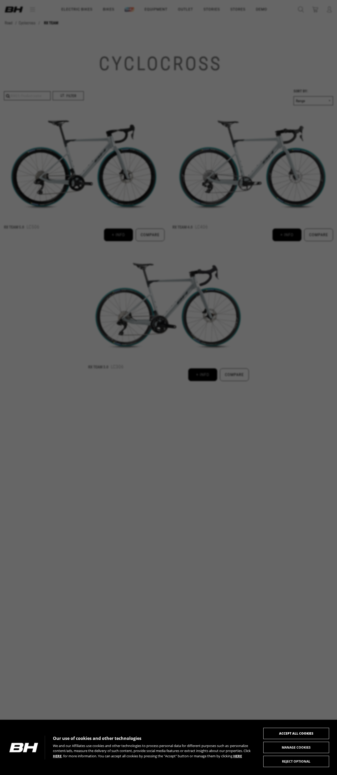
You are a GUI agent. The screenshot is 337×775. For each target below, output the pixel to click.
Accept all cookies (296, 733)
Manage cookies (296, 747)
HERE (57, 756)
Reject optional (296, 761)
